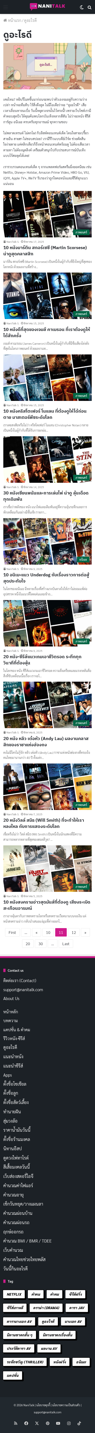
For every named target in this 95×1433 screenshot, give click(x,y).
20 (28, 943)
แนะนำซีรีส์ (13, 1066)
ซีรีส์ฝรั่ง (75, 1294)
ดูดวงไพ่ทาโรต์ (16, 1158)
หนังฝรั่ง (59, 1362)
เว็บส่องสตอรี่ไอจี (18, 1176)
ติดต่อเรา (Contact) (19, 980)
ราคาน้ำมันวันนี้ (16, 1130)
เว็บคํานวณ (13, 1250)
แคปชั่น (13, 1375)
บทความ (10, 1020)
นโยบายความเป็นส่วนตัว (66, 1405)
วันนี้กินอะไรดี (15, 1268)
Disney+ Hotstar (26, 172)
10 (48, 932)
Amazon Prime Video (54, 172)
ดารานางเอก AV (19, 1321)
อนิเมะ (81, 1362)
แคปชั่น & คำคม (16, 1029)
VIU (86, 172)
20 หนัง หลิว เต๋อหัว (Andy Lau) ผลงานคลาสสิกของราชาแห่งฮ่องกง (46, 741)
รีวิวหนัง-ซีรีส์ (14, 1038)
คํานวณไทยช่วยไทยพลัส (24, 1259)
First (12, 932)
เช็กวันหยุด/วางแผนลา (23, 1204)
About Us (11, 998)
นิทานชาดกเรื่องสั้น (57, 1335)
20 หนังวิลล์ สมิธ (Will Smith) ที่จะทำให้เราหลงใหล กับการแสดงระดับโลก (43, 823)
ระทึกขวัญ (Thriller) (25, 1362)
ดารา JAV (76, 1307)
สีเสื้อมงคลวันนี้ (16, 1167)
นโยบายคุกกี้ (43, 1405)
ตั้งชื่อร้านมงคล (16, 1139)
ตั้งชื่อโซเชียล (14, 1084)
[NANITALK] (47, 7)
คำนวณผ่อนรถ (16, 1222)
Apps (7, 1074)
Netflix (8, 172)
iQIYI (6, 178)
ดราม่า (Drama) (46, 1307)
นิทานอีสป (12, 1148)
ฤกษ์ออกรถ (13, 1232)
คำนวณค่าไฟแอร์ (18, 1185)
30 (40, 943)
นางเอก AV (73, 1321)
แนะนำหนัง (13, 1056)
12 (74, 932)
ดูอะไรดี (10, 1047)
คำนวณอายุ (13, 1195)
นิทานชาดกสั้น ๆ (19, 1335)
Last (66, 943)
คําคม (54, 1294)
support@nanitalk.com (23, 989)
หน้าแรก (14, 20)
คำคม (35, 1294)
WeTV (32, 178)
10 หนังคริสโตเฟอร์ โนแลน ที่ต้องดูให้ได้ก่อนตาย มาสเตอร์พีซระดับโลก (45, 414)
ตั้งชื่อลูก (10, 1093)
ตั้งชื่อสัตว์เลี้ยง (16, 1102)
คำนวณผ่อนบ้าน (17, 1213)
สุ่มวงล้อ (10, 1121)
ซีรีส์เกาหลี (15, 1307)
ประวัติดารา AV (19, 1348)
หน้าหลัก (10, 1011)
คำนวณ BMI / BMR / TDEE (27, 1241)
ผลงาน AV (49, 1348)
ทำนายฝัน (12, 1111)
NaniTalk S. (13, 241)
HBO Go (76, 172)
